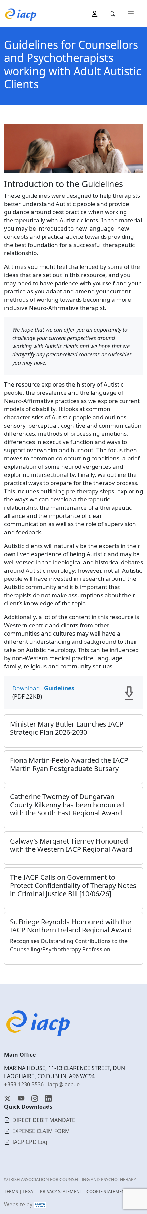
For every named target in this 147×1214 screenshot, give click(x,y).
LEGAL (29, 1191)
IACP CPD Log (30, 1142)
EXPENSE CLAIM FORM (41, 1131)
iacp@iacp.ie (64, 1084)
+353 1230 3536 (24, 1084)
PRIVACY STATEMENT (61, 1191)
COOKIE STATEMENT (107, 1191)
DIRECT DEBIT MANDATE (43, 1120)
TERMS (11, 1191)
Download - (43, 688)
